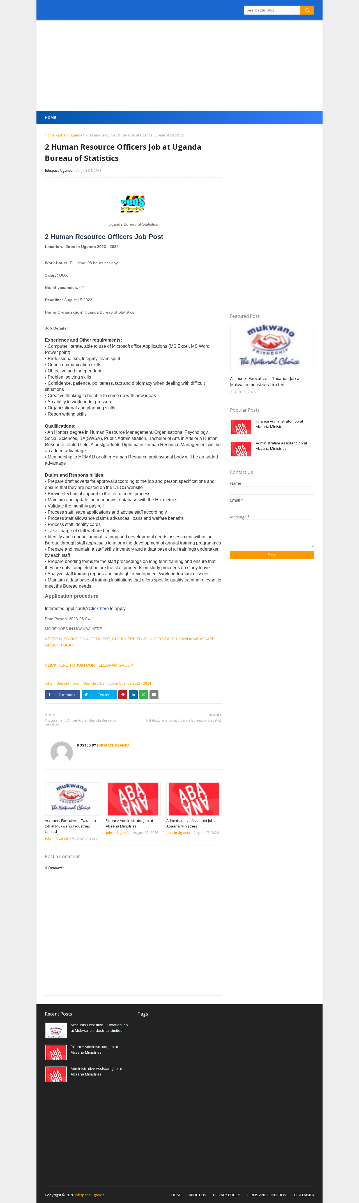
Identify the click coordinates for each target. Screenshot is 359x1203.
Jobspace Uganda (59, 170)
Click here (99, 608)
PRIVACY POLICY (226, 1194)
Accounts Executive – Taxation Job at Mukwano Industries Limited (70, 826)
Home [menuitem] (50, 117)
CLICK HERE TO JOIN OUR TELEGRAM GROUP (89, 665)
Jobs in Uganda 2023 (88, 683)
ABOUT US (197, 1194)
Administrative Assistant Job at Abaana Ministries (192, 823)
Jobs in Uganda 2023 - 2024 (129, 683)
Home (50, 135)
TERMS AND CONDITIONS (268, 1194)
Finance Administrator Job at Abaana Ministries (129, 823)
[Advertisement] (179, 66)
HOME (176, 1194)
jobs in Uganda (70, 135)
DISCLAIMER (304, 1194)
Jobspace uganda (90, 1194)
